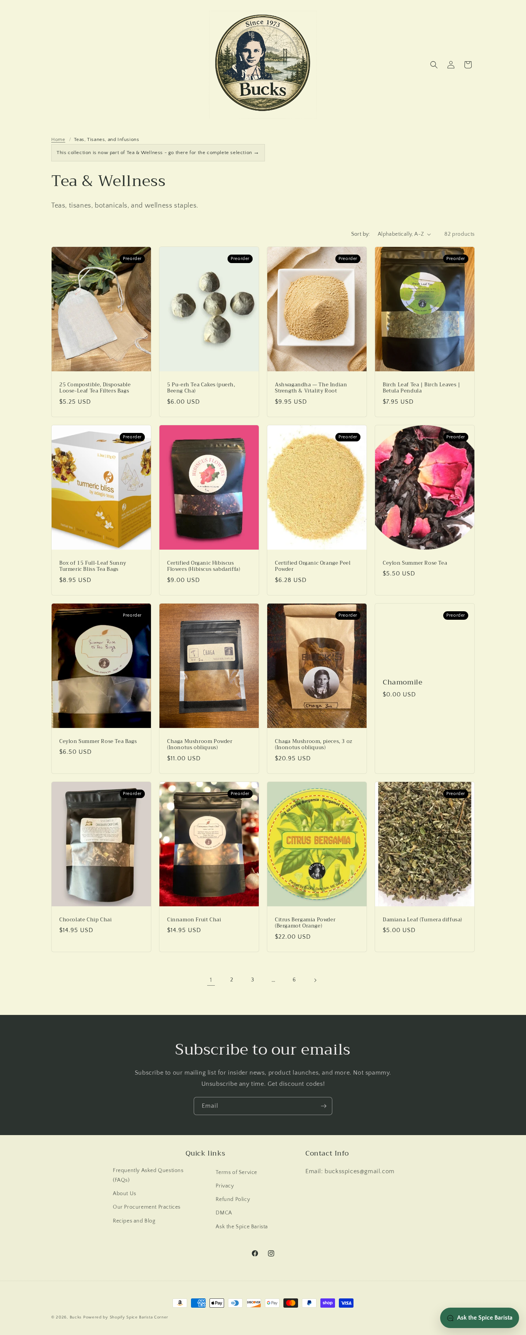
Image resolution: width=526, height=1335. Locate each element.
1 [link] (211, 979)
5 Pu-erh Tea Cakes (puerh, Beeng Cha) (201, 387)
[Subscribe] (323, 1106)
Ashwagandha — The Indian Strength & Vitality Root (311, 387)
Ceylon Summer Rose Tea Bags (98, 741)
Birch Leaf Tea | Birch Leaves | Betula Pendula (422, 387)
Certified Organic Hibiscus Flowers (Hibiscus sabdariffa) (203, 566)
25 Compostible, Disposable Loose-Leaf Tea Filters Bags (95, 387)
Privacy (225, 1186)
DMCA (224, 1213)
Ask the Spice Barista (242, 1227)
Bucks (76, 1317)
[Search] (433, 64)
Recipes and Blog (134, 1221)
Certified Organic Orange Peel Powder (312, 566)
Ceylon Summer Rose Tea (415, 563)
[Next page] (315, 980)
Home (58, 139)
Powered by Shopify (104, 1317)
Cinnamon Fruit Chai (194, 920)
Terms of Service (236, 1172)
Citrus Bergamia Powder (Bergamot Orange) (305, 923)
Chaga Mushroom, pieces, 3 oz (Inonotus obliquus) (313, 744)
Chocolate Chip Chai (85, 920)
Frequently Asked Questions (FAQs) (148, 1175)
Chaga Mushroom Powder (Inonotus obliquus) (200, 744)
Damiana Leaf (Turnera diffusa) (422, 920)
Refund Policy (233, 1199)
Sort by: (360, 234)
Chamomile (402, 682)
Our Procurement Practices (147, 1207)
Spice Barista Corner (147, 1317)
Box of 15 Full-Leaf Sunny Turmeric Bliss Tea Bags (92, 566)
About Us (124, 1194)
